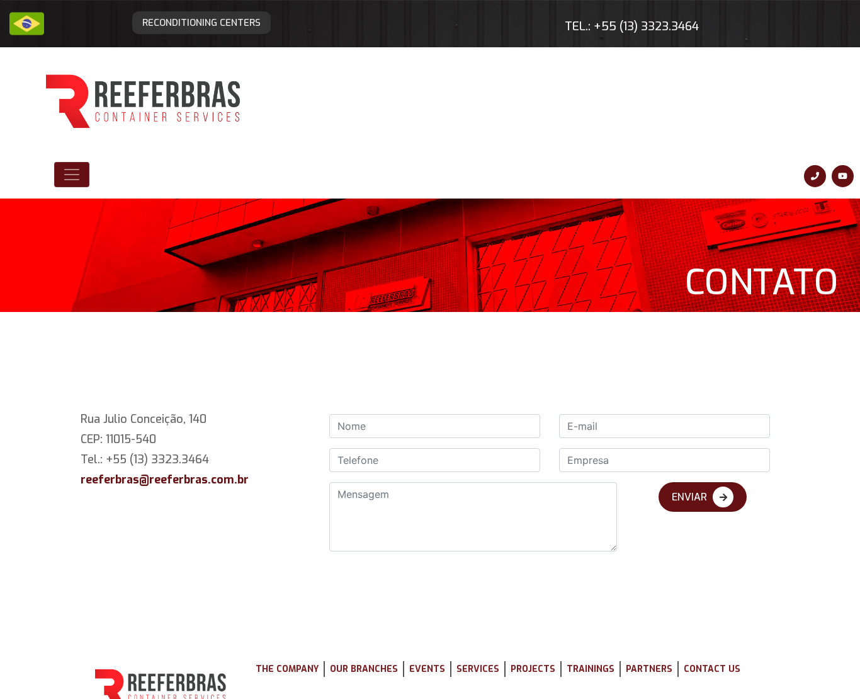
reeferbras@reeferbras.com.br (174, 404)
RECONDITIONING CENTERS (227, 16)
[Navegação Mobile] (71, 117)
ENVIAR (690, 408)
